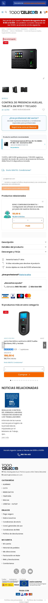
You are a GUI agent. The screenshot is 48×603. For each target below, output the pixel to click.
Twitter (4, 579)
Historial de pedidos (11, 548)
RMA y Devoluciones (11, 559)
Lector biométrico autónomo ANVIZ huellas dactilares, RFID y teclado (20, 342)
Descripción (8, 242)
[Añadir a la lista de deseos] (43, 109)
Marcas (6, 500)
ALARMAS (6, 484)
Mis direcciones (9, 552)
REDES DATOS (8, 492)
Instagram (13, 579)
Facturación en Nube (11, 555)
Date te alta (25, 274)
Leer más (5, 438)
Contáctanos (8, 563)
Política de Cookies (35, 600)
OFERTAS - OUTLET (10, 504)
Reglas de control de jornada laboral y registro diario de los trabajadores (12, 413)
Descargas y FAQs (11, 251)
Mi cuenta (7, 544)
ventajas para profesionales (34, 3)
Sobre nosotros (9, 518)
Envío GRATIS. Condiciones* (18, 170)
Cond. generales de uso (13, 526)
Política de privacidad (25, 182)
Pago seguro (8, 514)
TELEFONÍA (7, 496)
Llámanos (16, 286)
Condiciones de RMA (11, 530)
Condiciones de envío (12, 522)
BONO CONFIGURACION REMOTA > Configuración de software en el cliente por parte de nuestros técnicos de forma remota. (27, 206)
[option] (12, 417)
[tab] (24, 242)
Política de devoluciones (13, 534)
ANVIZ (42, 338)
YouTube (23, 579)
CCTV (5, 488)
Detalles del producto (12, 247)
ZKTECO (5, 98)
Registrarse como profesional (24, 127)
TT (42, 202)
